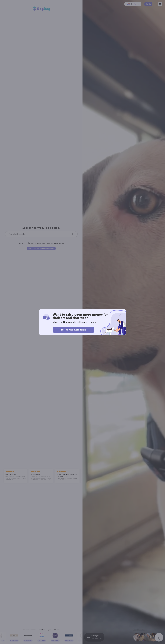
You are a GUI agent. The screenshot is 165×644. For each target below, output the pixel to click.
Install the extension (73, 329)
